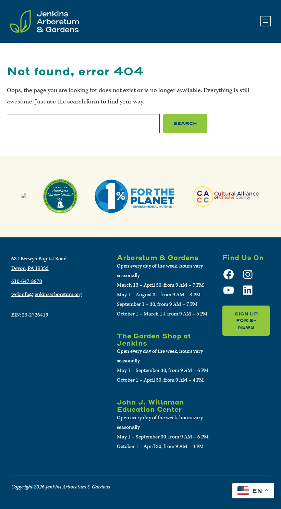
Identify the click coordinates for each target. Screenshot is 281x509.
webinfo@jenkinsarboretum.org (46, 294)
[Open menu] (265, 21)
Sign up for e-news (246, 320)
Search (185, 123)
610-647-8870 (26, 281)
